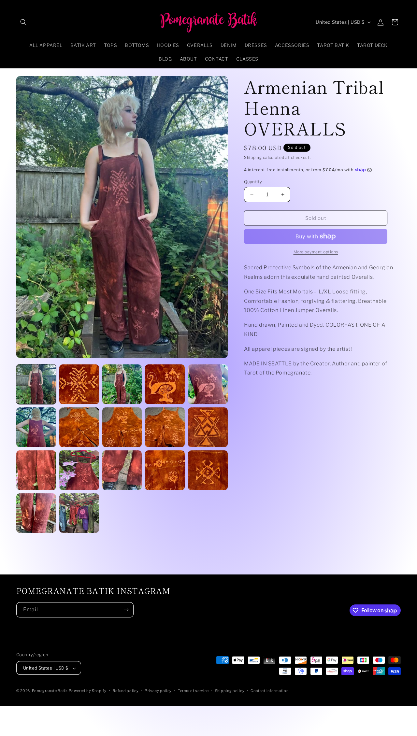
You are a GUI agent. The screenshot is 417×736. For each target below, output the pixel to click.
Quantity (253, 181)
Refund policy (126, 691)
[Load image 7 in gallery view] (79, 427)
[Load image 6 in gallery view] (36, 427)
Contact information (269, 691)
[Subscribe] (126, 609)
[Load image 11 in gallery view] (36, 470)
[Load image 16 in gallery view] (36, 513)
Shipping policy (230, 691)
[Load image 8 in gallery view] (122, 427)
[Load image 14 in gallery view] (165, 470)
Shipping (253, 157)
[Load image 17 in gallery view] (79, 513)
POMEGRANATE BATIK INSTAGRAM (93, 590)
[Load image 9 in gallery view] (165, 427)
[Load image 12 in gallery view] (79, 470)
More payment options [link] (316, 251)
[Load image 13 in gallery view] (122, 470)
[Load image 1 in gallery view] (36, 384)
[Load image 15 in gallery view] (208, 470)
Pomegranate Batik (50, 691)
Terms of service (193, 691)
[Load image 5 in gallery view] (208, 384)
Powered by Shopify (88, 691)
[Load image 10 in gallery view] (208, 427)
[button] (23, 22)
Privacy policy (158, 691)
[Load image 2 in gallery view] (79, 384)
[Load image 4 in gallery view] (165, 384)
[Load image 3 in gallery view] (122, 384)
